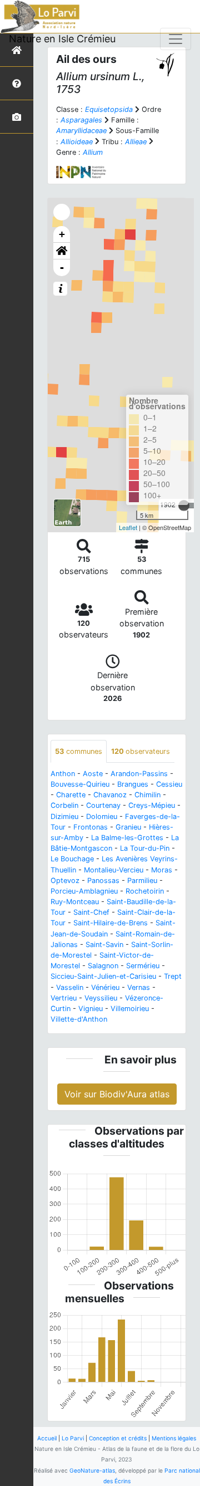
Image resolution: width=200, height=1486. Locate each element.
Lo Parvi (73, 1438)
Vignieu (90, 1008)
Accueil (47, 1438)
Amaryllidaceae (81, 130)
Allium (93, 152)
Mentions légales (174, 1438)
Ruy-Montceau (75, 902)
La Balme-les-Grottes (127, 837)
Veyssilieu (100, 998)
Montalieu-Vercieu (113, 870)
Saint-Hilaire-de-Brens (110, 923)
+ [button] (62, 234)
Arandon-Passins (139, 773)
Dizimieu (64, 816)
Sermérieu (142, 966)
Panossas (103, 880)
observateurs (140, 751)
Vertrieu (64, 998)
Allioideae (77, 142)
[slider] (183, 505)
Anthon (63, 773)
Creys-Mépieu (151, 805)
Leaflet (128, 527)
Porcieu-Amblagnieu (84, 891)
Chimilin (147, 795)
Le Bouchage (72, 859)
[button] (61, 251)
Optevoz (65, 880)
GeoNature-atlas (92, 1470)
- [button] (62, 267)
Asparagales (81, 120)
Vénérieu (105, 987)
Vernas (138, 987)
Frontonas (90, 827)
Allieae (136, 142)
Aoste (93, 773)
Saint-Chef (91, 912)
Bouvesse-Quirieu (80, 784)
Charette (71, 795)
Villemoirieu (130, 1008)
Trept (173, 976)
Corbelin (64, 805)
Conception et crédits (118, 1438)
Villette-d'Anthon (79, 1019)
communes (78, 751)
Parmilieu (142, 880)
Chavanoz (110, 795)
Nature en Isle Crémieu (62, 39)
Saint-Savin (104, 944)
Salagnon (103, 966)
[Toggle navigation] (175, 39)
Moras (161, 870)
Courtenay (103, 805)
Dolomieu (101, 816)
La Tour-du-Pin (144, 848)
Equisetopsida (109, 109)
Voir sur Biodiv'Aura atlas (116, 1094)
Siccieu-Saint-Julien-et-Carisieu (103, 976)
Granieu (128, 827)
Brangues (132, 784)
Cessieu (169, 784)
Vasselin (69, 987)
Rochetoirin (145, 891)
